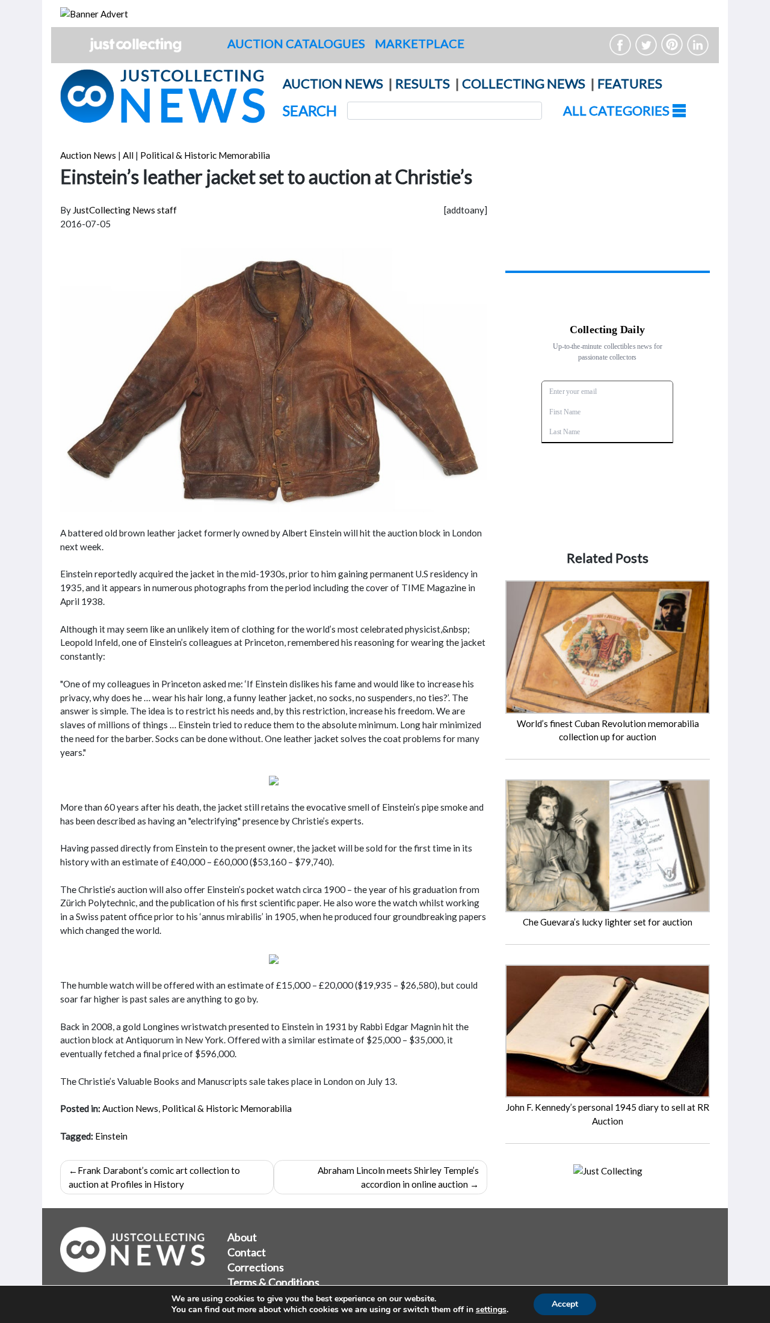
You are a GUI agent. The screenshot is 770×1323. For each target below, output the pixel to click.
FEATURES (629, 83)
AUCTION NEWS (333, 83)
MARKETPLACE (419, 43)
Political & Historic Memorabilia (205, 155)
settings (491, 1309)
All (128, 155)
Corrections (255, 1267)
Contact (246, 1252)
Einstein (111, 1136)
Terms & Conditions (273, 1282)
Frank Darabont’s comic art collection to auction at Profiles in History (154, 1177)
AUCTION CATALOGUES (296, 43)
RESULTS (422, 83)
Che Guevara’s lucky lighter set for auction (607, 921)
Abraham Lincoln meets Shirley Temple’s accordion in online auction (398, 1177)
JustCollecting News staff (125, 209)
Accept (565, 1304)
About (242, 1237)
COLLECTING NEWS (523, 83)
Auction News (88, 155)
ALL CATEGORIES (617, 110)
